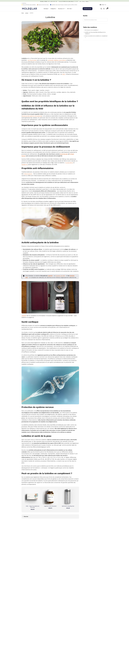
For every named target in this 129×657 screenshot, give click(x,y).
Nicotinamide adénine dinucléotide (32, 116)
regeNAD (50, 275)
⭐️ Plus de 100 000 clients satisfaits (29, 4)
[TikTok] (104, 5)
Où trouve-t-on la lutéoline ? (91, 30)
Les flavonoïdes (32, 60)
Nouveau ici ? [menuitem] (61, 8)
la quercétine (69, 162)
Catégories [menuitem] (53, 8)
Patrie (23, 12)
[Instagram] (102, 5)
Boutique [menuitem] (46, 8)
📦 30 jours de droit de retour (43, 4)
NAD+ (63, 74)
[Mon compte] (104, 8)
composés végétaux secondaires (57, 60)
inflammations (28, 173)
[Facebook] (100, 5)
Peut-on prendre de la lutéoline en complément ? (96, 36)
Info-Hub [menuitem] (69, 8)
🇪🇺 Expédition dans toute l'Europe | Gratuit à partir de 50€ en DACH (63, 4)
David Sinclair (64, 154)
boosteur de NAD (60, 275)
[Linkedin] (105, 5)
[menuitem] (29, 4)
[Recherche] (101, 8)
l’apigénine (24, 164)
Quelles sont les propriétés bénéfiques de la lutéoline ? (95, 33)
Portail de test (87, 8)
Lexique (26, 12)
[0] (106, 8)
